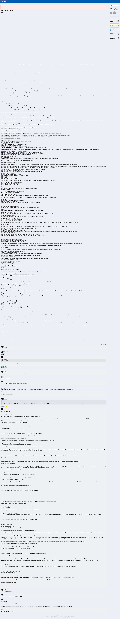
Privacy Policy (61, 616)
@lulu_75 (2, 373)
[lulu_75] (2, 367)
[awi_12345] (2, 377)
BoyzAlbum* (112, 29)
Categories (111, 14)
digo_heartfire (5, 351)
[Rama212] (2, 12)
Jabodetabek (112, 33)
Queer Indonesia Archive (19, 5)
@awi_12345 (2, 383)
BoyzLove (111, 25)
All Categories (112, 20)
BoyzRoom (111, 26)
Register (4, 613)
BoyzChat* (111, 30)
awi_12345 (5, 376)
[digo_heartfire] (2, 352)
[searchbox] (114, 5)
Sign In (1, 613)
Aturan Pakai (68, 617)
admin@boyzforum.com (71, 616)
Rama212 (4, 346)
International (112, 37)
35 (105, 344)
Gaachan (6, 391)
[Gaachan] (2, 391)
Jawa (111, 34)
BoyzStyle (111, 22)
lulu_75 (4, 366)
